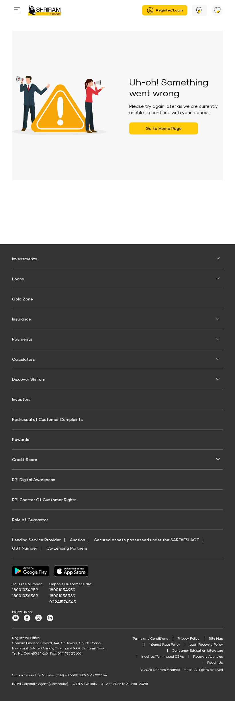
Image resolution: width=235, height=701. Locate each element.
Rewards (20, 439)
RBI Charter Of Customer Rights (44, 499)
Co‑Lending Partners (66, 548)
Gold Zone (22, 298)
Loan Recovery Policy (206, 644)
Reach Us (215, 662)
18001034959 (25, 589)
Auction (77, 539)
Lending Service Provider (36, 539)
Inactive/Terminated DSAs (162, 656)
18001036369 (25, 595)
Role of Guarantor (30, 519)
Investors (21, 399)
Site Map (216, 638)
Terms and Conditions (150, 638)
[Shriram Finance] (44, 10)
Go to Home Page (164, 128)
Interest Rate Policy (164, 644)
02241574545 (62, 601)
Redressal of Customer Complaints (47, 419)
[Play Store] (30, 571)
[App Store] (72, 571)
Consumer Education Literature (197, 650)
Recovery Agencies (208, 656)
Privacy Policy (188, 638)
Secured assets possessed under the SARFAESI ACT (146, 539)
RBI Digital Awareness (33, 479)
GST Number (24, 548)
